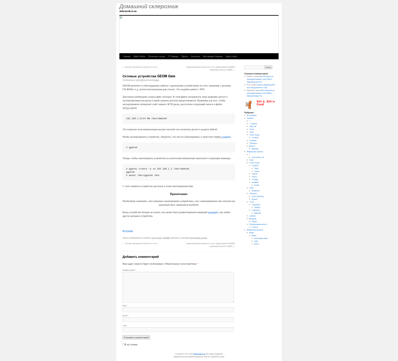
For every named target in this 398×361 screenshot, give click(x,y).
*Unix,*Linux (156, 237)
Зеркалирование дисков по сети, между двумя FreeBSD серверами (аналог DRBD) (210, 68)
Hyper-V (255, 199)
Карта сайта (231, 56)
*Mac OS (252, 126)
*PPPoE (257, 207)
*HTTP (254, 174)
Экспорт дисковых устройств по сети (140, 66)
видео (254, 235)
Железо (252, 146)
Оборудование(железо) (258, 224)
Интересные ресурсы (255, 229)
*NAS (251, 129)
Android (252, 215)
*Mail (256, 168)
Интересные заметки (255, 151)
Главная (126, 56)
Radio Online (139, 56)
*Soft (251, 132)
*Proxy (254, 176)
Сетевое (255, 227)
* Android (253, 123)
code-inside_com (258, 157)
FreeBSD (166, 237)
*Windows (253, 143)
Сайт (125, 325)
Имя (125, 305)
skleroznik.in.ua (128, 11)
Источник (128, 230)
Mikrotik (255, 148)
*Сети (251, 202)
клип (256, 241)
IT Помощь (173, 56)
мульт (256, 243)
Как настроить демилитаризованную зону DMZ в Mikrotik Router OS (260, 79)
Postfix (256, 185)
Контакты (195, 56)
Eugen (156, 80)
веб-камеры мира (261, 238)
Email (126, 315)
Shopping (252, 218)
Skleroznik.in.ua (199, 353)
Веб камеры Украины (213, 56)
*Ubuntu (255, 179)
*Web (251, 188)
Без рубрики (252, 115)
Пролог (184, 56)
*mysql (256, 171)
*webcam (252, 140)
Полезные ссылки (156, 56)
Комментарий (129, 270)
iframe (251, 232)
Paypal (254, 221)
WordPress (256, 190)
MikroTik (257, 213)
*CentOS (255, 137)
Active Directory (258, 196)
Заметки (250, 118)
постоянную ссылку (198, 237)
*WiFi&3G (256, 210)
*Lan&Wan (256, 204)
